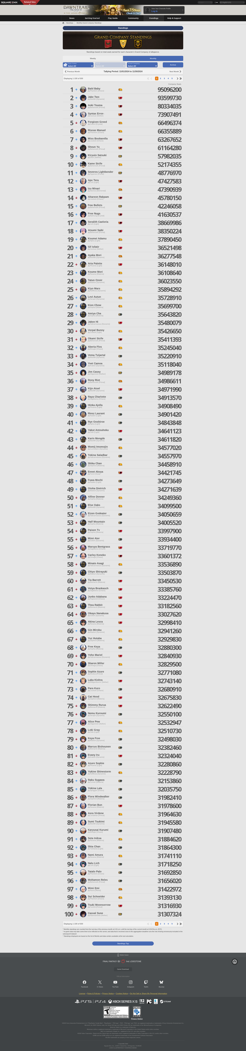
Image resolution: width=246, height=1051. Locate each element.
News (101, 987)
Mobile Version (124, 955)
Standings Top (123, 943)
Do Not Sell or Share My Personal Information (148, 993)
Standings (69, 23)
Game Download (123, 969)
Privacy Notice (108, 993)
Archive (173, 65)
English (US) (226, 2)
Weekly (93, 58)
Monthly (153, 58)
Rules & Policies (93, 993)
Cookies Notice (122, 993)
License (82, 993)
